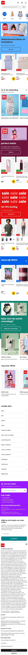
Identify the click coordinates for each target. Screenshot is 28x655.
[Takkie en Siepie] (10, 346)
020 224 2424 (5, 508)
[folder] (10, 383)
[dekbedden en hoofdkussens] (10, 107)
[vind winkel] (25, 490)
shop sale (14, 206)
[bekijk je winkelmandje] (22, 2)
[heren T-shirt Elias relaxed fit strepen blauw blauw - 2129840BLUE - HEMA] (6, 239)
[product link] (8, 63)
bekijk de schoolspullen (14, 320)
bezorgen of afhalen (7, 499)
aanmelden (14, 538)
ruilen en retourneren (8, 502)
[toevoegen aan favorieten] (13, 55)
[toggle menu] (25, 3)
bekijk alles (14, 262)
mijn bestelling (6, 497)
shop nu (14, 41)
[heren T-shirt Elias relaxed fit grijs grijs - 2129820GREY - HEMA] (2, 239)
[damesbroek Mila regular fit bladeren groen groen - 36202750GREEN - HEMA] (21, 239)
